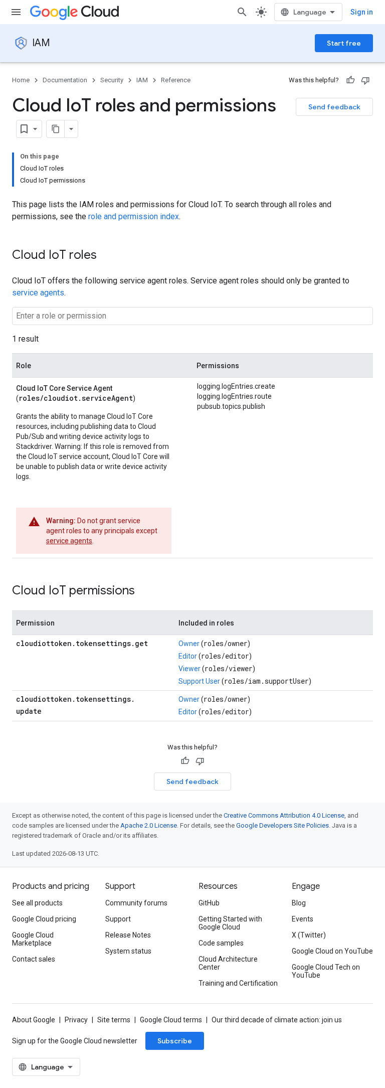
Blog (299, 903)
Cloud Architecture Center (228, 963)
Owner (189, 644)
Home (21, 80)
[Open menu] (16, 12)
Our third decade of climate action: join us (277, 1020)
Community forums (136, 903)
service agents (38, 292)
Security (111, 80)
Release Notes (128, 935)
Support (118, 919)
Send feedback (334, 106)
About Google (33, 1020)
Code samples (221, 943)
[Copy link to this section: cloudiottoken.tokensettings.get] (26, 655)
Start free (344, 43)
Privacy (76, 1020)
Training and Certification (238, 983)
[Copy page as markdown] (56, 128)
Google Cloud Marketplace (33, 939)
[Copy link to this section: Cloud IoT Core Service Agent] (124, 387)
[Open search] (242, 12)
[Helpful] (350, 80)
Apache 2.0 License (148, 825)
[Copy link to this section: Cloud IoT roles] (107, 256)
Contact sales (33, 959)
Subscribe (174, 1040)
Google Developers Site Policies (282, 825)
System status (128, 951)
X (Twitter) (309, 935)
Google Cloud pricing (44, 919)
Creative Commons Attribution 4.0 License (284, 815)
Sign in (361, 12)
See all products (37, 903)
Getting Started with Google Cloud (230, 923)
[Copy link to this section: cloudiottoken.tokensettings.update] (52, 710)
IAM (41, 43)
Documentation (65, 80)
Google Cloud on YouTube (332, 951)
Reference (175, 80)
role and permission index (133, 216)
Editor (187, 656)
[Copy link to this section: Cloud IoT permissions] (145, 591)
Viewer (189, 669)
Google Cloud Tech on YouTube (326, 971)
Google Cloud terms (171, 1020)
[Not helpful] (365, 80)
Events (302, 919)
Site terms (113, 1020)
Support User (199, 681)
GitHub (209, 903)
